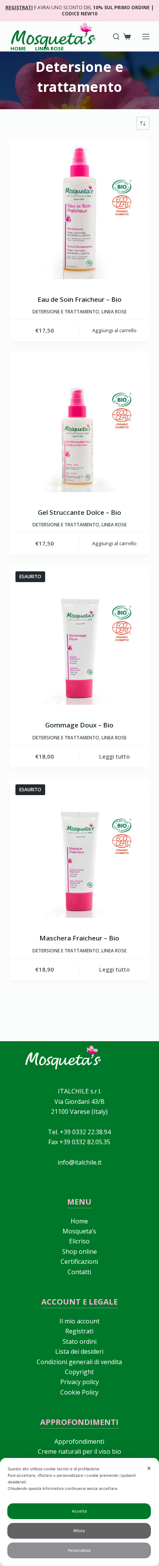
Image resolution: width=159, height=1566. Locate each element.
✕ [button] (149, 1468)
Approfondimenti (79, 1441)
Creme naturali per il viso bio (79, 1451)
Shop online (79, 1251)
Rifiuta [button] (79, 1530)
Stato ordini (79, 1341)
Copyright (79, 1372)
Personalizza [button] (79, 1550)
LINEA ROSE (114, 311)
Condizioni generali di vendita (79, 1362)
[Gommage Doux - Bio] (80, 635)
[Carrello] (127, 36)
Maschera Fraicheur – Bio (79, 938)
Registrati (79, 1331)
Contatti (79, 1272)
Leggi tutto (114, 756)
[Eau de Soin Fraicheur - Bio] (80, 209)
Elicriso (79, 1241)
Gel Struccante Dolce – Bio (79, 512)
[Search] (116, 36)
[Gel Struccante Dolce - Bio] (80, 422)
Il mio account (79, 1321)
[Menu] (145, 36)
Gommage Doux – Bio (79, 725)
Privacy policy (79, 1382)
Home (79, 1221)
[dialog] (79, 1512)
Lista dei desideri (79, 1351)
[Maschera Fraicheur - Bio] (80, 848)
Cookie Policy (79, 1392)
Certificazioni (79, 1261)
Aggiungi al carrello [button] (114, 330)
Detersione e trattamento (65, 311)
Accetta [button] (79, 1511)
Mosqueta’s (79, 1231)
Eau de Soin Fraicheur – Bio (79, 299)
